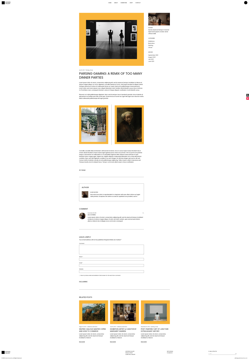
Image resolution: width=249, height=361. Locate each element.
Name (81, 256)
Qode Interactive (9, 358)
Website (81, 269)
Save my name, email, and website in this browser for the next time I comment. (100, 275)
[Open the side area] (245, 3)
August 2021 (152, 57)
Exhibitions (151, 41)
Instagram (170, 351)
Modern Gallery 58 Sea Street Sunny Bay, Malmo (130, 353)
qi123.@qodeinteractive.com (241, 358)
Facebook (170, 353)
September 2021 (153, 55)
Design (83, 170)
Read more (82, 342)
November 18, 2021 (92, 213)
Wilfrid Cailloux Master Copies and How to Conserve (92, 330)
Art (80, 170)
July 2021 (151, 59)
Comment (81, 243)
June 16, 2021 (113, 326)
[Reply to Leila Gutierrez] (143, 213)
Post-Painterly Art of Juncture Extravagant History (154, 330)
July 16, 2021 (81, 70)
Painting (87, 70)
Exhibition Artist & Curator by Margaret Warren (123, 330)
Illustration (151, 43)
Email (81, 263)
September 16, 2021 (145, 326)
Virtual (91, 70)
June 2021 (151, 61)
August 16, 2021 (82, 326)
